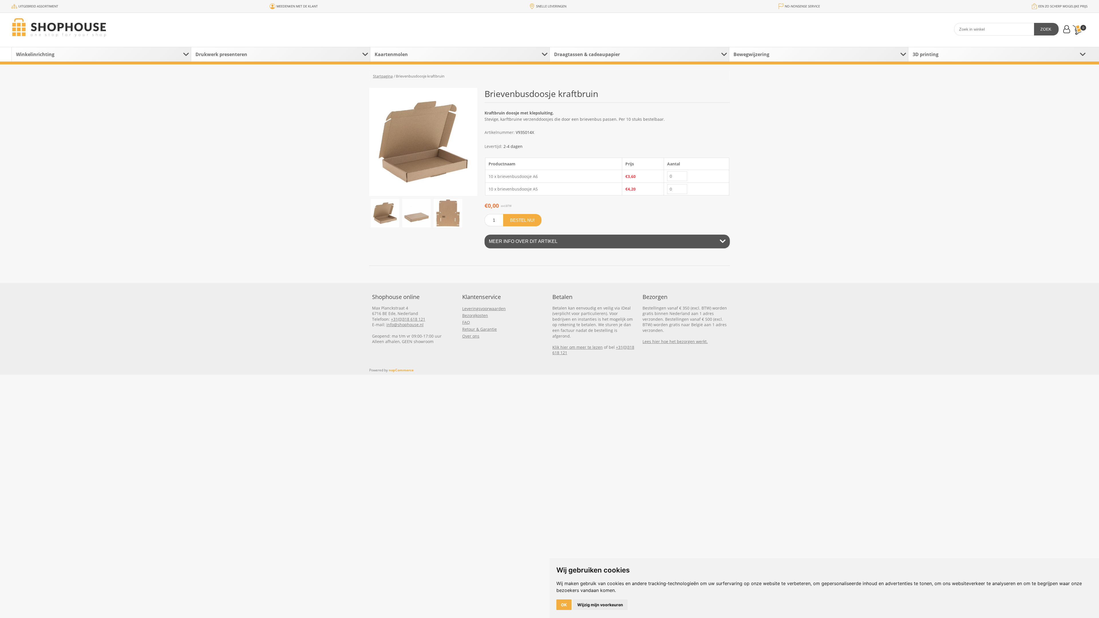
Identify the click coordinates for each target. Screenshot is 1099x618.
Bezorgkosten (475, 315)
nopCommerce (401, 370)
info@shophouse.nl (405, 324)
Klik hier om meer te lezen (577, 347)
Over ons (470, 336)
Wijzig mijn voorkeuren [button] (600, 604)
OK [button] (564, 604)
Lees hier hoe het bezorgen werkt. (675, 341)
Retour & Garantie (479, 329)
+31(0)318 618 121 (408, 319)
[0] (1077, 30)
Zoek (1045, 29)
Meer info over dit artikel (523, 241)
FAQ (466, 322)
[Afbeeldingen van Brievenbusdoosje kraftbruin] (385, 213)
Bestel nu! (522, 220)
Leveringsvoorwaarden (484, 308)
